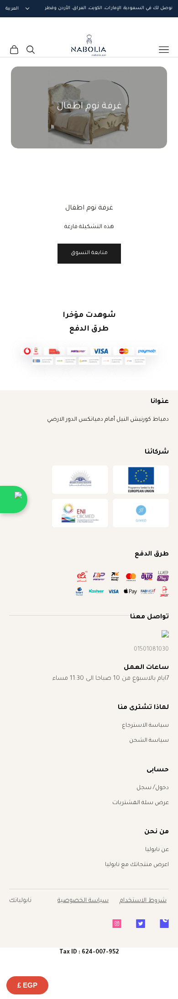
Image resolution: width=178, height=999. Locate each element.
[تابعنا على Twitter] (140, 923)
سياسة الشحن (149, 741)
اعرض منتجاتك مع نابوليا (137, 865)
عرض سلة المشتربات (140, 803)
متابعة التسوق (89, 253)
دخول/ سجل (152, 788)
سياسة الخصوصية (83, 900)
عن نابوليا (157, 850)
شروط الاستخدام (143, 900)
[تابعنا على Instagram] (116, 923)
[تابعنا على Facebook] (164, 923)
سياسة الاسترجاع (145, 726)
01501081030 (151, 650)
